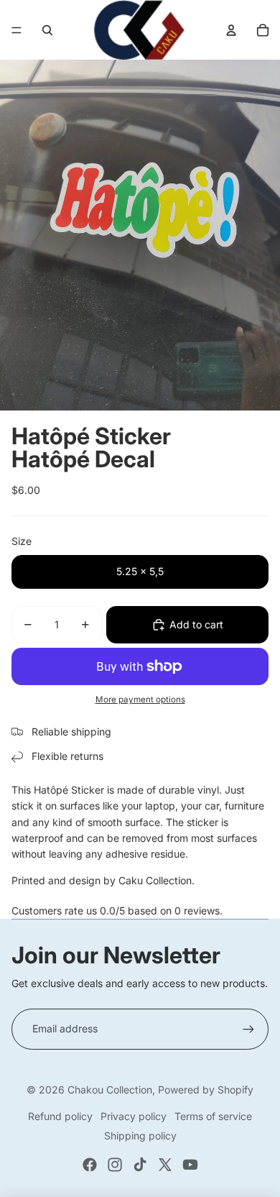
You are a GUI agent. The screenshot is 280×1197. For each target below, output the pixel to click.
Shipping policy (140, 1135)
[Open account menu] (231, 30)
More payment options (140, 699)
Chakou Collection (109, 1089)
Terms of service (213, 1116)
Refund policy (60, 1116)
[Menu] (16, 30)
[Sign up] (248, 1028)
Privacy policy (134, 1116)
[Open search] (47, 30)
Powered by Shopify (205, 1089)
